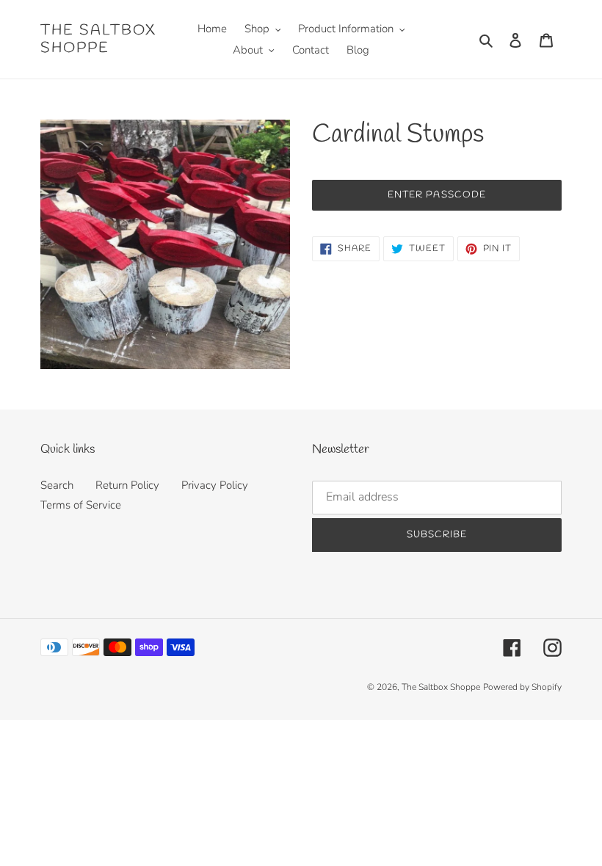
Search (56, 485)
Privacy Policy (214, 485)
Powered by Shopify (522, 687)
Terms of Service (80, 505)
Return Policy (127, 485)
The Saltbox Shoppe (98, 39)
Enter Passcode (437, 195)
